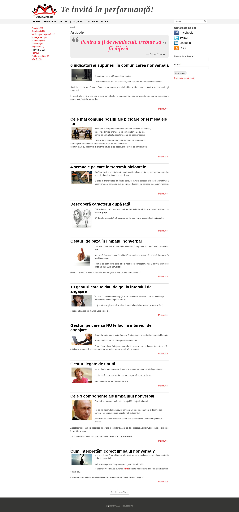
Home (37, 21)
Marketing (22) (38, 40)
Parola (177, 65)
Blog (104, 21)
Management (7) (39, 37)
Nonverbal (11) (38, 50)
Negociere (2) (38, 46)
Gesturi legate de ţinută (92, 364)
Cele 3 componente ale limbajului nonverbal (112, 396)
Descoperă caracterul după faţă (100, 204)
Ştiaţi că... (77, 21)
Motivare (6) (37, 43)
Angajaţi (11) (37, 28)
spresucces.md (45, 11)
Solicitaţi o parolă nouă (184, 78)
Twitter (176, 38)
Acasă (72, 27)
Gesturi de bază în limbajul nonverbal (106, 241)
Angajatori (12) (38, 31)
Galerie (92, 21)
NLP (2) (35, 53)
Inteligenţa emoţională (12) (43, 34)
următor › (123, 492)
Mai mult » (163, 109)
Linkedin (176, 43)
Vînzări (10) (37, 59)
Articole (49, 21)
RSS (176, 48)
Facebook (176, 33)
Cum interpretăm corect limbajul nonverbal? (112, 451)
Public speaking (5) (40, 56)
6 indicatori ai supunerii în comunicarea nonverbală (119, 65)
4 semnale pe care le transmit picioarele (108, 167)
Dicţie (63, 21)
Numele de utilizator (184, 56)
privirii (126, 469)
